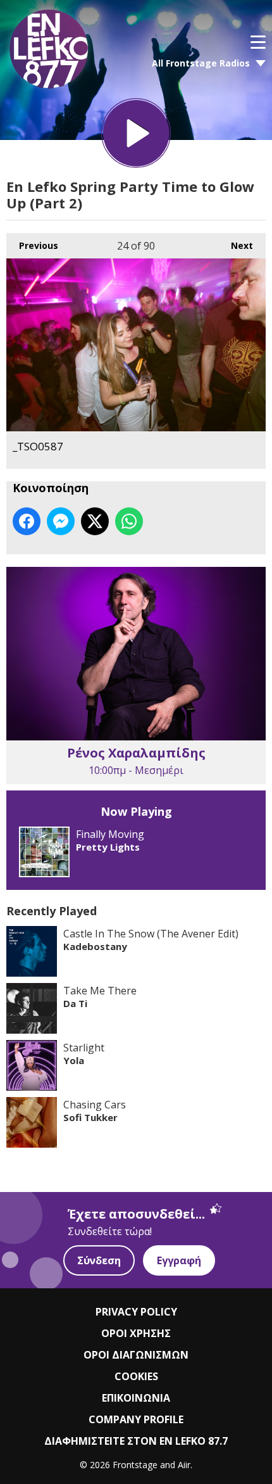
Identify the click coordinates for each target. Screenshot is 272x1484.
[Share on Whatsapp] (129, 521)
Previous (32, 245)
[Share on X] (95, 521)
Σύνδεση (99, 1260)
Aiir (184, 1465)
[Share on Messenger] (61, 521)
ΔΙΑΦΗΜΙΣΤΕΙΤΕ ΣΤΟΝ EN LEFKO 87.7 (136, 1441)
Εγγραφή (179, 1260)
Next (235, 245)
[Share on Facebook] (26, 521)
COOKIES (136, 1376)
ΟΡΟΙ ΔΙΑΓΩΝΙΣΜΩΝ (136, 1355)
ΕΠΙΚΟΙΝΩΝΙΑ (136, 1398)
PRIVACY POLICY (136, 1312)
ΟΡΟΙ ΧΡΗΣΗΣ (136, 1333)
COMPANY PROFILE (136, 1419)
